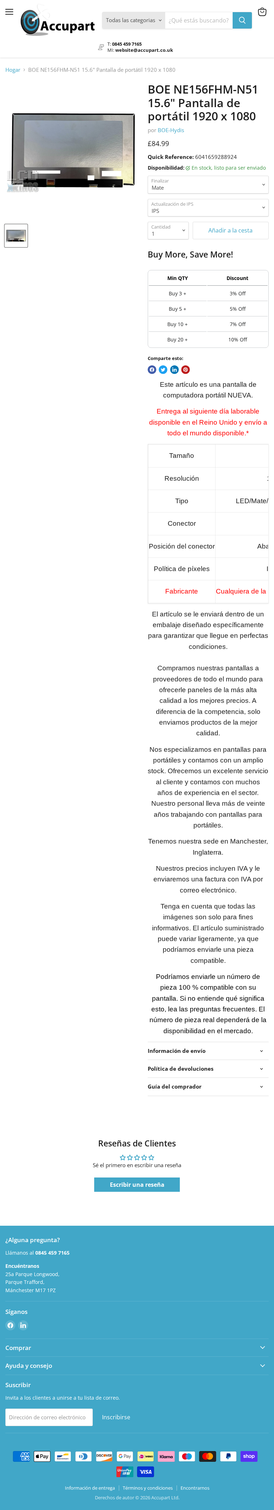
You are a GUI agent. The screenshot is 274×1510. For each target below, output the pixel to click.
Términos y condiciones (148, 1488)
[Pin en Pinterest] (185, 369)
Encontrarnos (195, 1488)
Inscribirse (116, 1417)
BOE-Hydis (171, 130)
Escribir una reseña (137, 1185)
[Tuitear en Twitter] (163, 369)
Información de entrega (90, 1488)
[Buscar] (242, 20)
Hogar (12, 70)
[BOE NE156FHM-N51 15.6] (16, 235)
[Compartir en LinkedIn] (174, 369)
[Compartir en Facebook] (152, 369)
